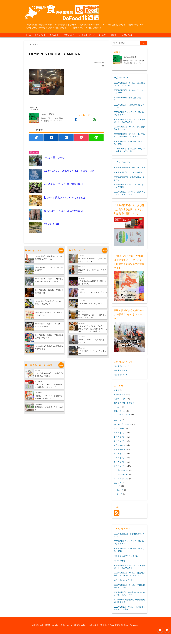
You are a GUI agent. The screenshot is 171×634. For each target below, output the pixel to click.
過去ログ (114, 35)
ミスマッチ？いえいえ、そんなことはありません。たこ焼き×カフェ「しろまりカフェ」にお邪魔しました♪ (92, 328)
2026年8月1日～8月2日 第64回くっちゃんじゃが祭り (129, 608)
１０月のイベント (123, 162)
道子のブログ (55, 35)
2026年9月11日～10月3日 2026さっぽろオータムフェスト (129, 120)
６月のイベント (120, 454)
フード (119, 494)
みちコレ (117, 420)
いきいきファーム (124, 414)
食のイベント (40, 35)
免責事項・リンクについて (125, 370)
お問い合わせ (127, 35)
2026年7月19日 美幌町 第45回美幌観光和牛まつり (129, 601)
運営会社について (121, 375)
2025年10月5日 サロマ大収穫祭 (128, 172)
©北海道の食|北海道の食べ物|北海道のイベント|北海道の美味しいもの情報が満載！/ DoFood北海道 (76, 625)
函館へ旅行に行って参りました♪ (91, 304)
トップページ (119, 428)
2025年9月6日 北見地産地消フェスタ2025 (129, 106)
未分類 (116, 390)
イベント (117, 407)
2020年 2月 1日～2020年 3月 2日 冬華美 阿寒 (69, 171)
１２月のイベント (121, 479)
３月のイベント (120, 441)
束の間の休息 (119, 561)
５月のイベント (120, 449)
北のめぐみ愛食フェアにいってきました (65, 197)
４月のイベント (120, 445)
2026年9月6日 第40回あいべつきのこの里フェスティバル (129, 150)
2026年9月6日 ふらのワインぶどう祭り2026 (129, 142)
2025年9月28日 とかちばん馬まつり (129, 98)
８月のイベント (120, 462)
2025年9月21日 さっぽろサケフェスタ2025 (129, 91)
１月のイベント (120, 433)
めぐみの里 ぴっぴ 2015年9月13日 (63, 211)
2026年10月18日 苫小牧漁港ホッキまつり (129, 178)
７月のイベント (120, 458)
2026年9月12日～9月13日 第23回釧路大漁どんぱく (129, 128)
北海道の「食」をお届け (124, 403)
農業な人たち (69, 35)
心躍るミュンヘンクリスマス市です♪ (92, 292)
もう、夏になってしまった (125, 580)
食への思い (102, 35)
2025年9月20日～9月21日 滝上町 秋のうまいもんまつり (129, 84)
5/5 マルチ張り (51, 224)
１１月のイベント (121, 474)
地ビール (120, 490)
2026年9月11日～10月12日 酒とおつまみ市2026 (129, 113)
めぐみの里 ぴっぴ (86, 35)
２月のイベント (120, 437)
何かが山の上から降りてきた (126, 556)
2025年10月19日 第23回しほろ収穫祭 (129, 167)
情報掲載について (121, 366)
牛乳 (118, 486)
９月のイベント (122, 77)
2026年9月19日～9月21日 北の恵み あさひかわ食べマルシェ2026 (129, 135)
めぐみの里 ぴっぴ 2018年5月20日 (63, 184)
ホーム (28, 35)
